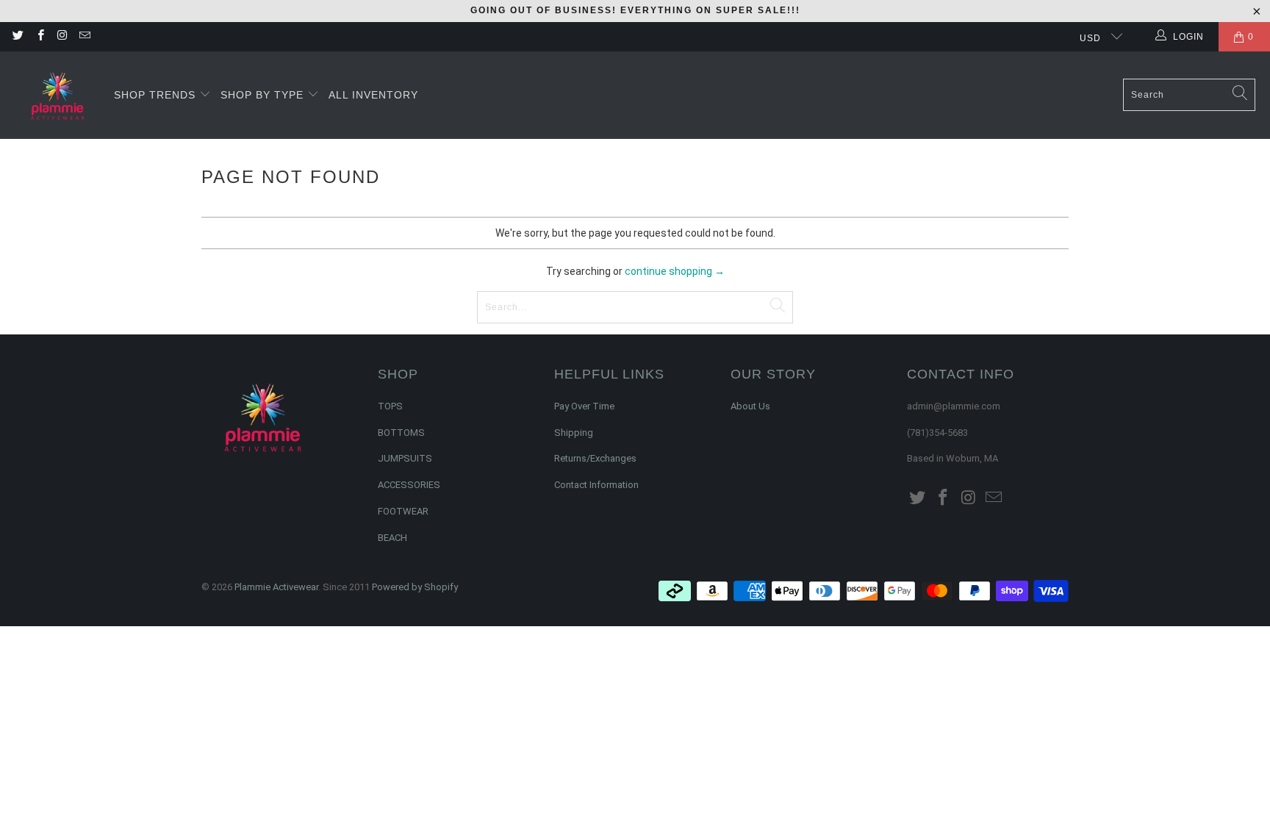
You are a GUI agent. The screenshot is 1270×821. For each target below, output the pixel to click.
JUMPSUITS (405, 458)
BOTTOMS (401, 432)
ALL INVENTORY (373, 95)
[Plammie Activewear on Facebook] (39, 37)
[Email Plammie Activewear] (84, 37)
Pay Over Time (584, 406)
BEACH (392, 537)
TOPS (390, 406)
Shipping (573, 432)
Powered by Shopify (415, 586)
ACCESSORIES (409, 484)
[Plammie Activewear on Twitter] (17, 37)
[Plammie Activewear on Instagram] (62, 37)
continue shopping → (675, 271)
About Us (750, 406)
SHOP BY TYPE (263, 95)
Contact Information (596, 484)
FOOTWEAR (403, 511)
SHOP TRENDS (156, 95)
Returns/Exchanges (595, 458)
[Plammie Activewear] (57, 95)
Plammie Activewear (276, 586)
